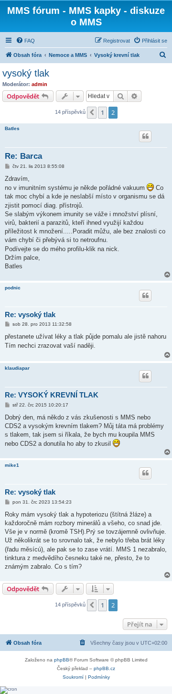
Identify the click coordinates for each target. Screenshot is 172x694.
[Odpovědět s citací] (145, 136)
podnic (13, 287)
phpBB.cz (104, 668)
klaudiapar (17, 368)
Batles (12, 128)
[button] (92, 112)
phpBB (61, 659)
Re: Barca (23, 156)
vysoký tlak (25, 73)
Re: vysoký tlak (30, 314)
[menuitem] (25, 40)
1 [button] (102, 112)
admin (39, 84)
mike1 (12, 465)
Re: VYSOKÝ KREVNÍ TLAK (51, 395)
